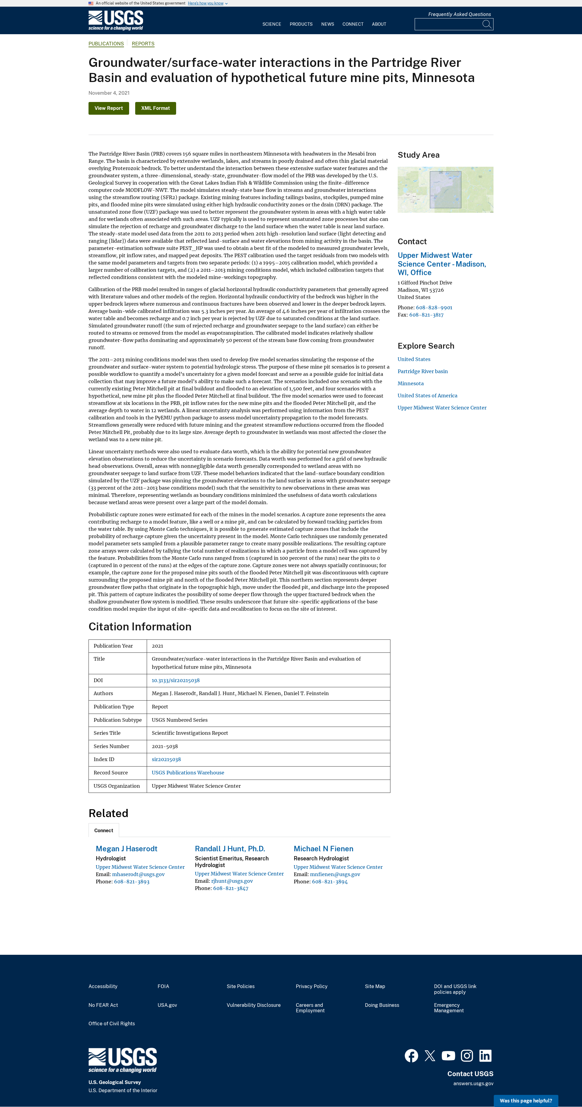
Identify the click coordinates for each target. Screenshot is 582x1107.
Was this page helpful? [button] (526, 1101)
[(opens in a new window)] (411, 1055)
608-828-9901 (434, 307)
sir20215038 (166, 759)
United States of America (427, 396)
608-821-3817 (426, 315)
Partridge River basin (423, 371)
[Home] (116, 29)
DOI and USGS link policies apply (455, 989)
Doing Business (382, 1005)
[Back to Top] (560, 1085)
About (379, 24)
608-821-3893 (131, 882)
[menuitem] (272, 20)
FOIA (163, 986)
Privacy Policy (312, 986)
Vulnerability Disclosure (254, 1005)
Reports (143, 44)
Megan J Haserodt (127, 848)
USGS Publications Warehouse (188, 773)
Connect (353, 24)
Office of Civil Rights (112, 1024)
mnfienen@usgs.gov (335, 874)
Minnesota (411, 383)
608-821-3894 (330, 882)
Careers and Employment (310, 1008)
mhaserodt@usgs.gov (138, 874)
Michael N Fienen (323, 848)
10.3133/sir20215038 (176, 680)
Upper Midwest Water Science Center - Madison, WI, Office (442, 264)
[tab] (104, 830)
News (327, 24)
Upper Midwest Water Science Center (140, 867)
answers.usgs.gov (473, 1083)
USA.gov (167, 1005)
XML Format (155, 108)
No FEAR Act (103, 1005)
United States (414, 359)
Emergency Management (449, 1008)
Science (272, 24)
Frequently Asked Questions (459, 14)
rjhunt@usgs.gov (232, 881)
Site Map (375, 986)
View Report (109, 108)
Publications (106, 44)
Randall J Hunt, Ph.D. (230, 848)
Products (301, 24)
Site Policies (241, 986)
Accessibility (103, 986)
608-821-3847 (230, 888)
